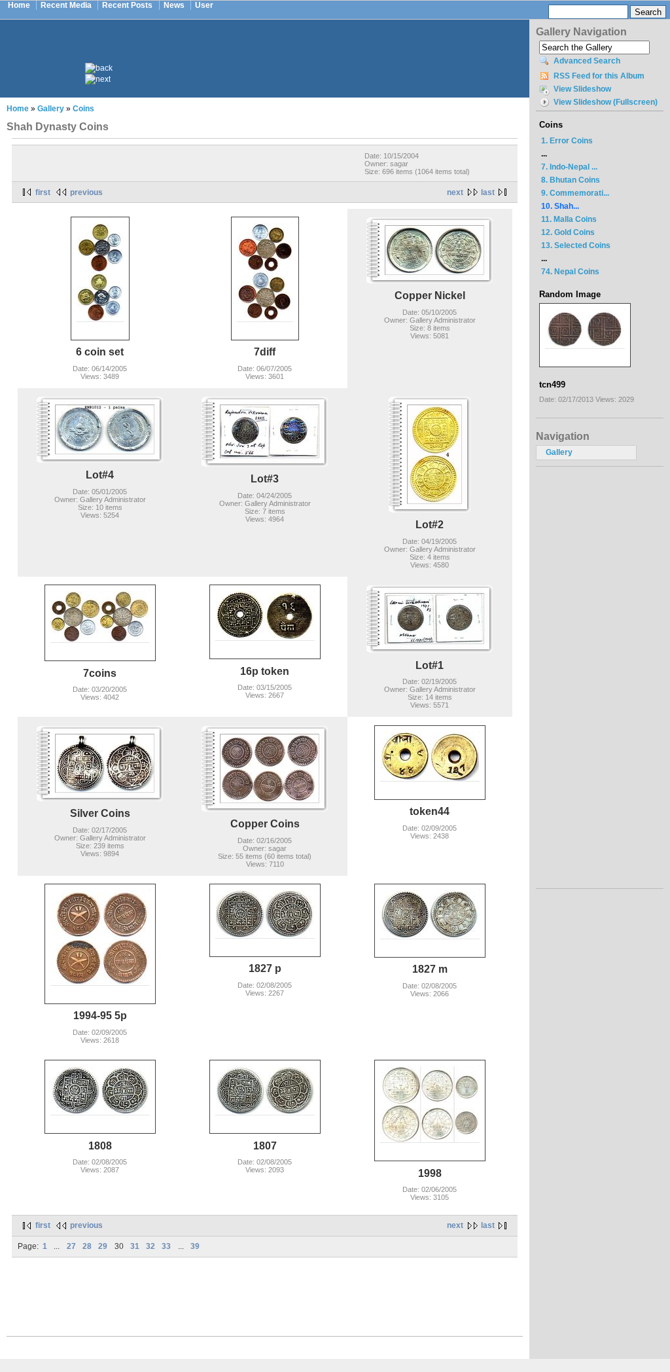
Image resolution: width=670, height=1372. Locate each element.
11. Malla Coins (569, 219)
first (42, 192)
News (174, 5)
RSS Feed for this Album (599, 76)
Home (19, 5)
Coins (83, 108)
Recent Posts (127, 5)
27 (71, 1246)
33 (166, 1246)
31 (134, 1246)
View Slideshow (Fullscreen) (606, 102)
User (204, 5)
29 (102, 1246)
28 (87, 1246)
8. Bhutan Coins (570, 180)
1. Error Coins (567, 140)
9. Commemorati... (575, 193)
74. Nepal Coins (570, 271)
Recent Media (66, 5)
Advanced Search (587, 60)
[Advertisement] (273, 51)
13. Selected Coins (575, 245)
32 (150, 1246)
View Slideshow (582, 89)
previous (86, 192)
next (455, 192)
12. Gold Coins (568, 232)
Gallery (50, 108)
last (488, 192)
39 (195, 1246)
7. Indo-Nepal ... (569, 167)
